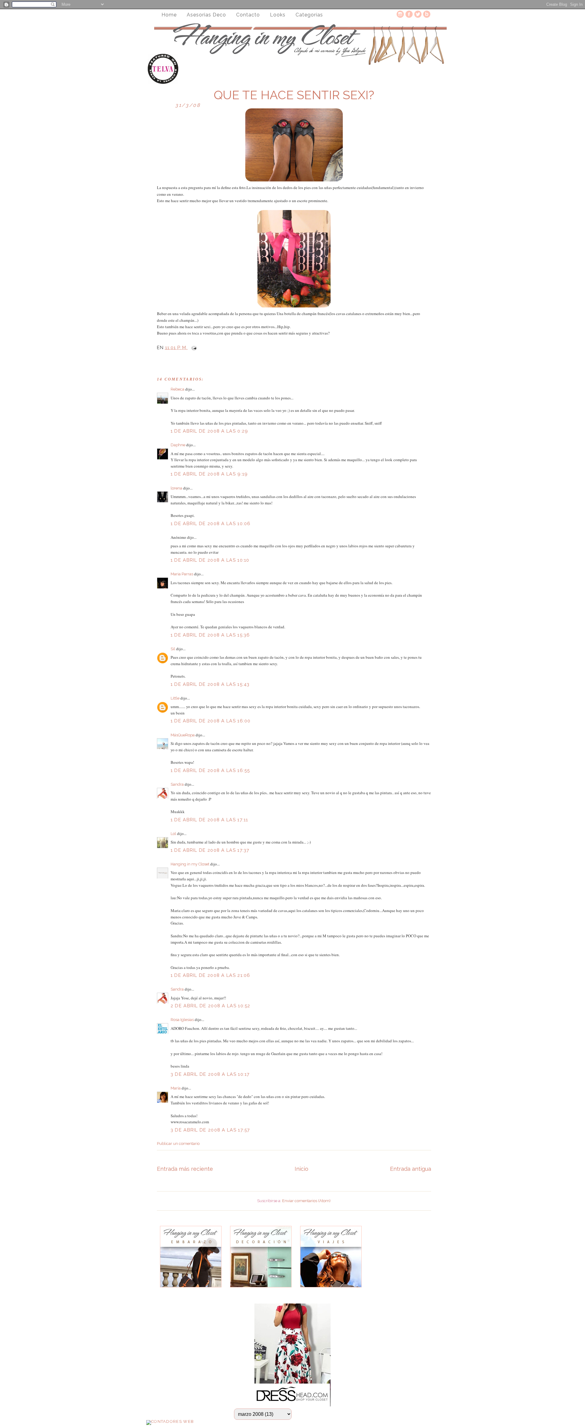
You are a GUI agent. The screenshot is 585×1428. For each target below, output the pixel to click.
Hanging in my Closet (190, 864)
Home (169, 15)
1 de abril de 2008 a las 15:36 (210, 635)
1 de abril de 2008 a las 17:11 (209, 820)
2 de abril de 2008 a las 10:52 (210, 1006)
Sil (173, 649)
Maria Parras (182, 574)
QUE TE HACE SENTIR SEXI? (294, 95)
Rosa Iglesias (182, 1019)
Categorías (309, 15)
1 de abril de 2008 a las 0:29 (209, 431)
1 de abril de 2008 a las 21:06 (210, 975)
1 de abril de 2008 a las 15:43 (210, 684)
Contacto (248, 15)
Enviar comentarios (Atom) (306, 1200)
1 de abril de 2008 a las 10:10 (210, 560)
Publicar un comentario (178, 1143)
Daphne (178, 445)
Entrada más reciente (185, 1169)
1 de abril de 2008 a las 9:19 (209, 474)
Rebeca (177, 389)
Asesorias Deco (206, 15)
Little (175, 698)
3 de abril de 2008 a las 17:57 (210, 1130)
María (176, 1088)
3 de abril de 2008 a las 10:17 (210, 1074)
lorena (176, 488)
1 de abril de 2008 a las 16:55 (210, 770)
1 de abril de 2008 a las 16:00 (211, 721)
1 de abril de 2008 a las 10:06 (211, 523)
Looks (277, 15)
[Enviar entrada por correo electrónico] (193, 347)
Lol (173, 833)
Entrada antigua (410, 1169)
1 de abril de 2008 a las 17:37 (210, 850)
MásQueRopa (183, 735)
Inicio (301, 1169)
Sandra (177, 784)
